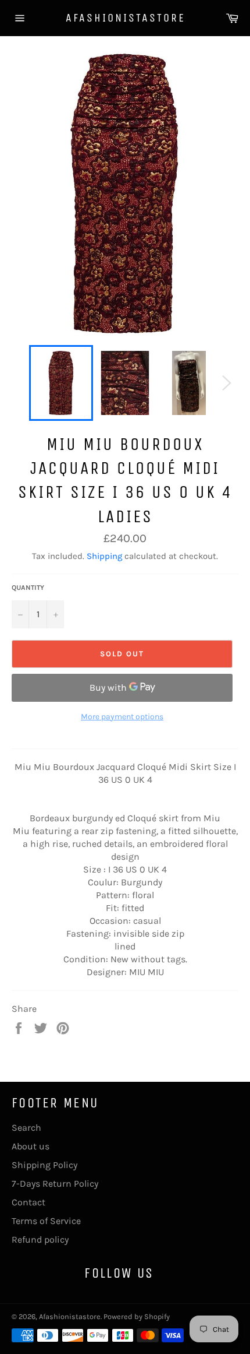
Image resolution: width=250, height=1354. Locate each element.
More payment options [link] (122, 717)
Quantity (28, 587)
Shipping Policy (44, 1164)
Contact (28, 1202)
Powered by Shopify (136, 1316)
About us (30, 1146)
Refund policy (40, 1239)
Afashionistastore (125, 17)
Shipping (104, 556)
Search (26, 1127)
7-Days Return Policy (55, 1183)
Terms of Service (46, 1220)
